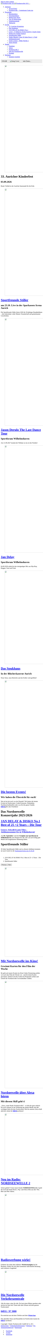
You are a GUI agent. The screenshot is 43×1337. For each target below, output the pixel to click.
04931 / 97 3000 (8, 1311)
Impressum (18, 1327)
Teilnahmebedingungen (17, 1326)
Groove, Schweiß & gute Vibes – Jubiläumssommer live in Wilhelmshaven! (18, 831)
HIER (3, 807)
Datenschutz (5, 1326)
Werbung (29, 1326)
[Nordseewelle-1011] (15, 3)
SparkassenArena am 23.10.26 (24, 851)
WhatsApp (32, 1315)
